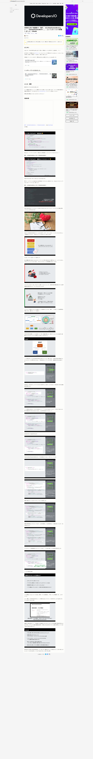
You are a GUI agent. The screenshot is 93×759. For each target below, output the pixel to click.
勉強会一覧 (72, 121)
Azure (48, 3)
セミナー (50, 3)
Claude (37, 3)
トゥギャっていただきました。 (14, 9)
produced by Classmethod (21, 1)
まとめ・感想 (12, 10)
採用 (62, 3)
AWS (34, 3)
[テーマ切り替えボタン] (82, 1)
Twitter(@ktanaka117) (43, 91)
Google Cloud (44, 3)
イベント (33, 33)
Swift (36, 33)
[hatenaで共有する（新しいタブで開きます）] (58, 35)
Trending (31, 3)
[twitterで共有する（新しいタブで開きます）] (62, 35)
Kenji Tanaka (50, 125)
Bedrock (39, 3)
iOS (25, 33)
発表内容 (11, 11)
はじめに (11, 7)
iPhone (29, 33)
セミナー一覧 (72, 115)
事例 (60, 3)
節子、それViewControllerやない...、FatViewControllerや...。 (35, 125)
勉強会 (58, 3)
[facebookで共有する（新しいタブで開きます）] (60, 35)
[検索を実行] (72, 1)
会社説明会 (54, 3)
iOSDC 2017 (37, 53)
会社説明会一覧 (72, 118)
